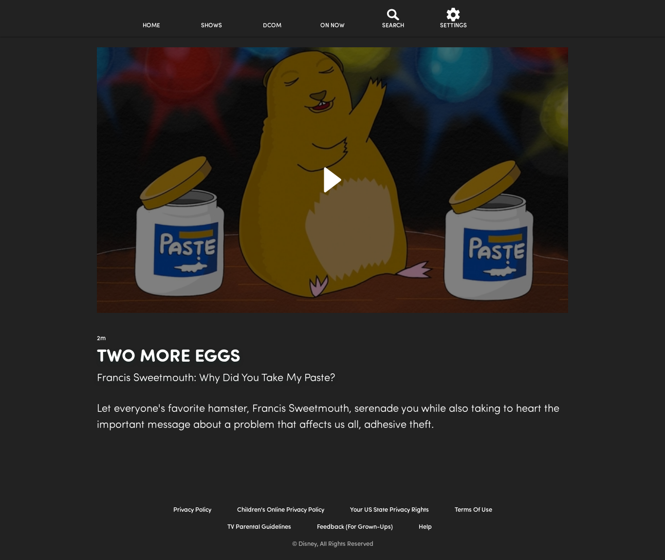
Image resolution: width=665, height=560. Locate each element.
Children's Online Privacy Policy (280, 510)
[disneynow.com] (33, 17)
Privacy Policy (192, 510)
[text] (101, 339)
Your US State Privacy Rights (389, 510)
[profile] (514, 18)
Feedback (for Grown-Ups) (355, 527)
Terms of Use (473, 510)
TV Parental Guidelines (259, 527)
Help (425, 527)
